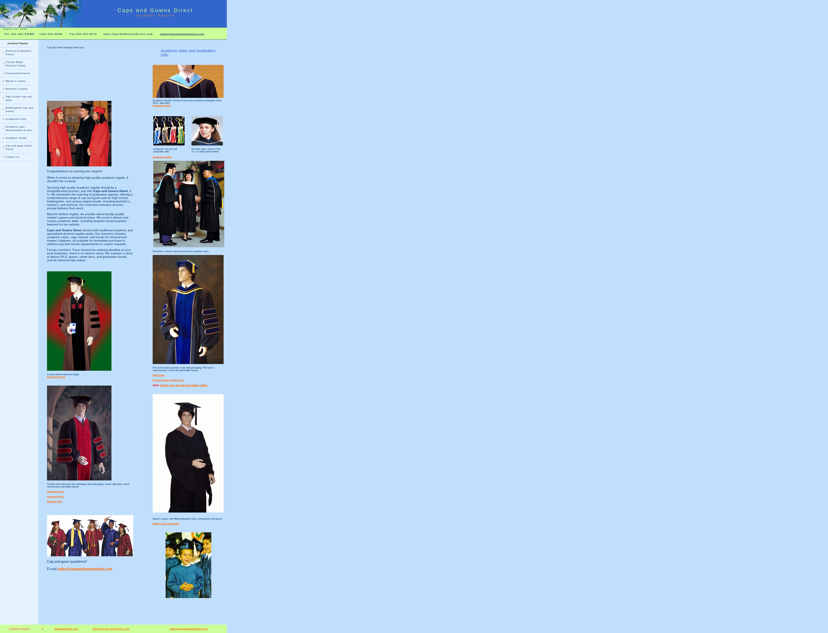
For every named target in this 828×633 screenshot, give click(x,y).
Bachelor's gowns (17, 89)
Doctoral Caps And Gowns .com (111, 629)
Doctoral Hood (55, 496)
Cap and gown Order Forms (19, 147)
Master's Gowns (16, 81)
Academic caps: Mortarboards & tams (19, 128)
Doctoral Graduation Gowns (18, 53)
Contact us (12, 157)
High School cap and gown (19, 98)
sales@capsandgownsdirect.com (182, 34)
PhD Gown (159, 375)
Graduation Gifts (16, 119)
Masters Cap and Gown (166, 523)
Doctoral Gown (55, 491)
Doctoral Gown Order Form (168, 380)
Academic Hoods (16, 138)
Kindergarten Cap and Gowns (19, 109)
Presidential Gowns (18, 73)
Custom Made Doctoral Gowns (16, 64)
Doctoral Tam (54, 501)
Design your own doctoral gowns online (183, 385)
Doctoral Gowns (56, 377)
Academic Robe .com (66, 629)
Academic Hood (162, 105)
